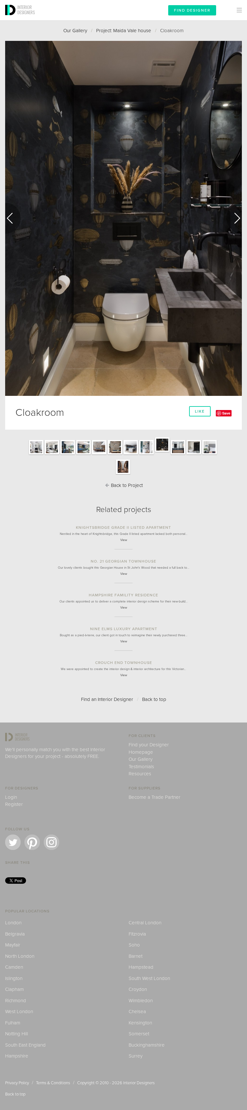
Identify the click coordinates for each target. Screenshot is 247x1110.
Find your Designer (149, 745)
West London (19, 1011)
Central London (145, 923)
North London (19, 956)
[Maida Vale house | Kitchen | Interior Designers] (131, 454)
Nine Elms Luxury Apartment (123, 629)
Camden (14, 967)
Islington (14, 978)
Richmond (15, 1000)
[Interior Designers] (11, 18)
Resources (140, 774)
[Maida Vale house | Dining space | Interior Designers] (99, 454)
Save (226, 413)
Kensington (140, 1023)
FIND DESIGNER (192, 10)
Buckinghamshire (147, 1045)
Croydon (138, 989)
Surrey (135, 1056)
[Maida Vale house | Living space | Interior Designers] (36, 454)
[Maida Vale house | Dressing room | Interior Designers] (123, 474)
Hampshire (16, 1056)
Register (14, 804)
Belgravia (15, 934)
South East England (25, 1045)
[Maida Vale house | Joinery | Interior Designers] (146, 454)
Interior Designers (139, 1083)
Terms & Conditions (53, 1083)
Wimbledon (141, 1000)
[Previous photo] (13, 218)
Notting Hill (16, 1034)
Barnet (135, 956)
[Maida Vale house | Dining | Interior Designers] (115, 454)
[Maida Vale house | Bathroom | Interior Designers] (178, 454)
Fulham (12, 1023)
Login (11, 797)
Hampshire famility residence (123, 595)
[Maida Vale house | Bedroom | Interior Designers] (209, 454)
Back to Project (126, 485)
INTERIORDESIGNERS (26, 10)
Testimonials (141, 767)
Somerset (139, 1034)
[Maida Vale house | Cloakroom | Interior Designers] (162, 451)
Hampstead (141, 967)
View (123, 540)
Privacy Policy (17, 1083)
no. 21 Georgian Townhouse (123, 561)
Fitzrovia (137, 934)
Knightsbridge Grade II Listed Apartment (123, 527)
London (13, 923)
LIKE (200, 411)
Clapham (14, 989)
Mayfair (12, 945)
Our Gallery (75, 30)
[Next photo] (234, 218)
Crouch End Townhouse (123, 662)
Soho (134, 945)
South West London (149, 978)
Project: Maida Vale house (123, 30)
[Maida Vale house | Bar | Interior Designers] (67, 454)
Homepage (141, 752)
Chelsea (137, 1011)
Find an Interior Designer (107, 699)
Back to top (154, 699)
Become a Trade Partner (154, 797)
